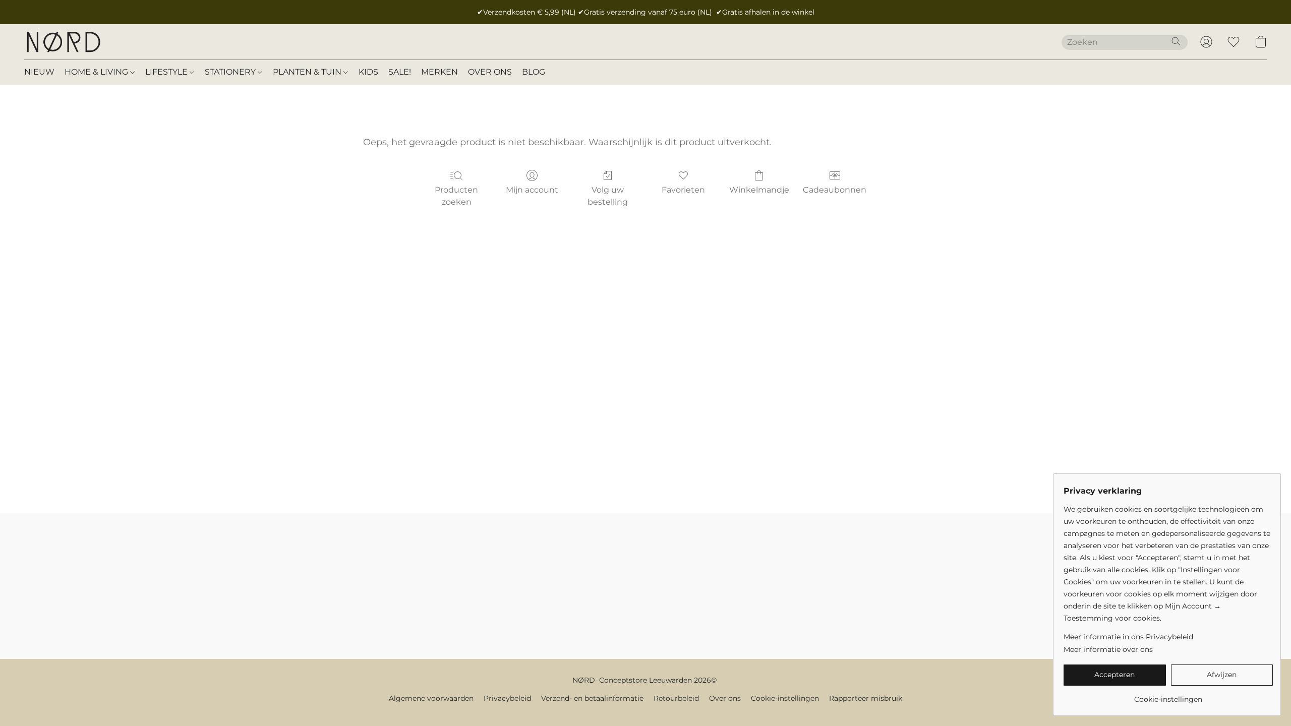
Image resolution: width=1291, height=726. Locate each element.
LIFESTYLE (167, 72)
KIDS (368, 72)
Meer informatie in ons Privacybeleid (1128, 636)
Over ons (725, 698)
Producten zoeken (456, 196)
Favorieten (683, 190)
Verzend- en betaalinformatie (592, 698)
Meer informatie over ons (1108, 649)
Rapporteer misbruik (865, 698)
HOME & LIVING (97, 72)
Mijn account (532, 190)
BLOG (533, 72)
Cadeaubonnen (834, 190)
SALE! (399, 72)
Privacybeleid (507, 698)
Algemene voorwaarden (431, 698)
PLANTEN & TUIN (308, 72)
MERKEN (439, 72)
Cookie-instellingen (785, 698)
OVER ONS (490, 72)
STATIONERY (231, 72)
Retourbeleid (676, 698)
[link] (1168, 695)
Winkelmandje (759, 190)
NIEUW (39, 72)
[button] (63, 41)
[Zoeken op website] (1176, 41)
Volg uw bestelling (608, 196)
